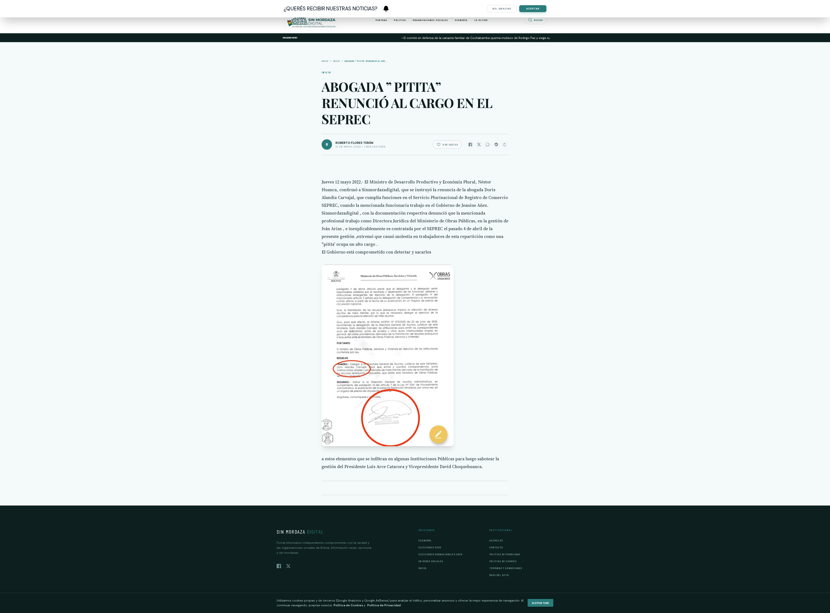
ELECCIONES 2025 (429, 547)
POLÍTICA (400, 20)
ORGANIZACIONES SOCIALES (430, 20)
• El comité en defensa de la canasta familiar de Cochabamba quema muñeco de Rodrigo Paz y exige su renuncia (461, 38)
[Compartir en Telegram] (496, 144)
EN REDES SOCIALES (430, 561)
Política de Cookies (503, 561)
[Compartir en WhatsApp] (487, 144)
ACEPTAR (533, 8)
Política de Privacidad (504, 554)
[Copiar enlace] (504, 144)
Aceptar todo (540, 602)
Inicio (325, 61)
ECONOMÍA (461, 20)
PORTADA (381, 20)
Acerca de (496, 540)
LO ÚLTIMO (481, 20)
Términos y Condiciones (505, 568)
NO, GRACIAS (501, 8)
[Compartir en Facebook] (470, 144)
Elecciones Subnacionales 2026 (440, 554)
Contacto (496, 547)
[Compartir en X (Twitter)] (479, 144)
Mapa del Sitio (499, 574)
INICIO (336, 61)
